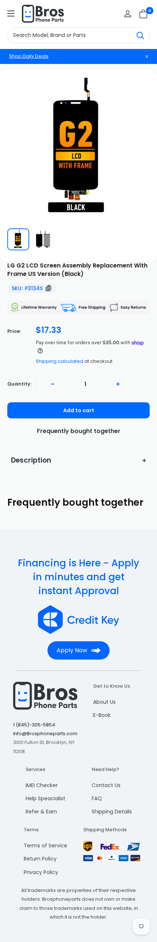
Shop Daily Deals (29, 56)
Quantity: (19, 383)
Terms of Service (45, 845)
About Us (104, 702)
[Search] (140, 35)
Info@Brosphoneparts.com (45, 733)
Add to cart (78, 410)
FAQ (97, 798)
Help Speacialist (45, 798)
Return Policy (40, 858)
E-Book (102, 715)
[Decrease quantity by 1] (52, 384)
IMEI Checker (42, 785)
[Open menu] (11, 13)
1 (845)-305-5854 (34, 724)
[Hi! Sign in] (128, 13)
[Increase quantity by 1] (118, 384)
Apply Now (72, 650)
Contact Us (106, 785)
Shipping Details (112, 811)
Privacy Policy (41, 872)
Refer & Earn (41, 811)
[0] (143, 14)
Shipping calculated (59, 361)
